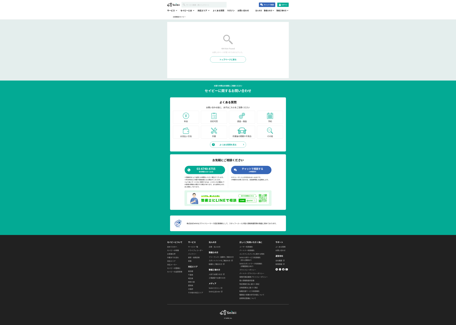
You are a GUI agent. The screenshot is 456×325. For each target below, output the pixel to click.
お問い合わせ (243, 10)
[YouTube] (286, 270)
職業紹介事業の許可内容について (251, 294)
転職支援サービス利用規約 (249, 291)
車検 (189, 261)
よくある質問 (218, 10)
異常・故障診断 (194, 257)
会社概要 (279, 260)
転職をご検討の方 (215, 264)
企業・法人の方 (214, 247)
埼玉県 (190, 278)
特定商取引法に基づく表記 (249, 284)
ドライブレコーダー (195, 250)
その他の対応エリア (195, 292)
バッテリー (192, 254)
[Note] (277, 270)
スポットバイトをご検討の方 (219, 260)
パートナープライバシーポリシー (251, 273)
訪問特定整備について (247, 298)
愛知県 (190, 285)
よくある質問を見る (228, 144)
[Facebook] (283, 270)
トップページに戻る (228, 59)
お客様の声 (171, 254)
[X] (280, 270)
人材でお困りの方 (215, 274)
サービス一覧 (193, 247)
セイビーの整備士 (173, 268)
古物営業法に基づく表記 (248, 287)
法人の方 (258, 10)
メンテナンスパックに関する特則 (251, 254)
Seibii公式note (214, 291)
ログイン (284, 5)
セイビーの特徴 (173, 250)
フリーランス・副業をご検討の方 (221, 257)
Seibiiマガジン (214, 288)
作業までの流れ (173, 257)
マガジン (231, 10)
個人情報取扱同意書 (246, 280)
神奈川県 (191, 282)
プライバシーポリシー (247, 270)
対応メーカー (172, 264)
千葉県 (190, 275)
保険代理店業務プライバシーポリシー (253, 277)
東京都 (190, 271)
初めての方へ (172, 247)
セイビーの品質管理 (174, 271)
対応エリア (171, 261)
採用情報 (279, 264)
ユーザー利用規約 (246, 247)
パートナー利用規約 (246, 250)
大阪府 (190, 289)
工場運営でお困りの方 (217, 278)
